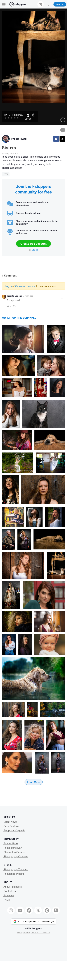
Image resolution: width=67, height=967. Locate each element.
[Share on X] (62, 139)
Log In (48, 4)
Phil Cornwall (18, 139)
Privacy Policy (23, 932)
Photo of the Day (12, 847)
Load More (33, 782)
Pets (6, 174)
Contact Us (9, 891)
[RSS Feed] (56, 910)
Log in (35, 249)
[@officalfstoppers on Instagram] (11, 910)
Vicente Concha (14, 295)
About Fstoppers (12, 886)
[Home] (17, 4)
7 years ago (28, 295)
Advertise (8, 895)
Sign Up (59, 4)
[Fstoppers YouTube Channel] (20, 910)
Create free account (33, 244)
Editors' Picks (10, 843)
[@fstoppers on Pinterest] (47, 910)
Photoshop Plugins (13, 873)
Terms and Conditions (40, 932)
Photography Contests (15, 856)
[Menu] (4, 4)
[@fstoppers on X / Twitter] (38, 910)
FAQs (6, 899)
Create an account (25, 286)
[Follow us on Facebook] (29, 910)
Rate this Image (13, 114)
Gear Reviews (11, 826)
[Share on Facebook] (56, 139)
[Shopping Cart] (40, 4)
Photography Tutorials (15, 869)
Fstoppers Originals (14, 830)
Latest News (10, 821)
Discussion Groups (13, 852)
